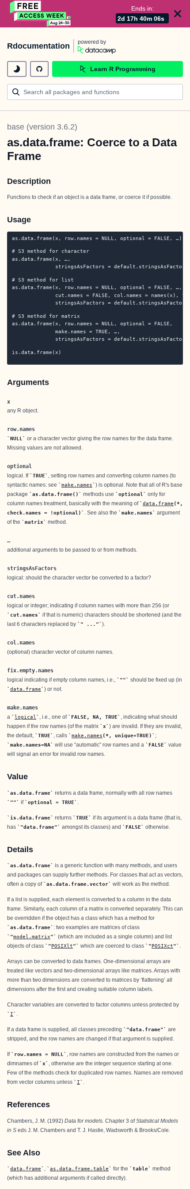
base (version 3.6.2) (42, 126)
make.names (76, 485)
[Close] (177, 14)
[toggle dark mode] (17, 69)
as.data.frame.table (79, 1168)
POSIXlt (62, 946)
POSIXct (162, 946)
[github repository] (39, 69)
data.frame (158, 503)
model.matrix (31, 936)
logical (25, 717)
